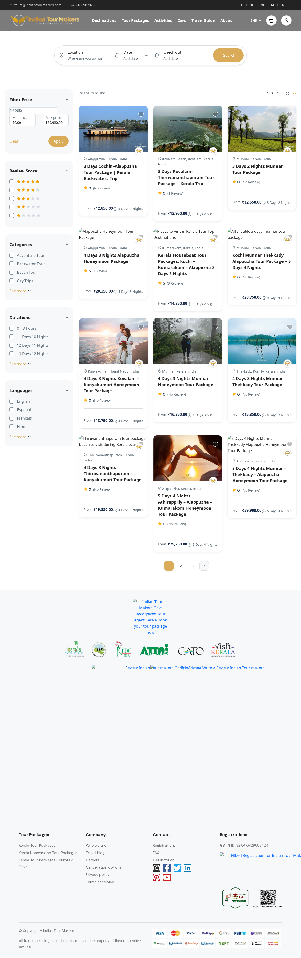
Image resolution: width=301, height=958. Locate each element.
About (226, 20)
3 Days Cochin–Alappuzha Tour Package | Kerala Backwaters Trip (110, 172)
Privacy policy (98, 874)
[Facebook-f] (167, 868)
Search (229, 55)
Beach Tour (27, 272)
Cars (182, 20)
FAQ (156, 852)
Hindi (21, 426)
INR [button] (254, 20)
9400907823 (85, 5)
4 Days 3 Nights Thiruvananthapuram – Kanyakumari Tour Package (113, 473)
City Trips (25, 280)
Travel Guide (203, 20)
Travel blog (95, 852)
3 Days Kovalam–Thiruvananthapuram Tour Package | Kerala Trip (186, 177)
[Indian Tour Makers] (139, 151)
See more (17, 291)
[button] (271, 20)
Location (75, 52)
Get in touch (163, 860)
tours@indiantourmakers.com (37, 5)
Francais (24, 418)
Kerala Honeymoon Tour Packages (48, 852)
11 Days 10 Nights (33, 336)
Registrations (164, 845)
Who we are (96, 845)
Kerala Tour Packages (37, 845)
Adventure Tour (31, 255)
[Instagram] (156, 868)
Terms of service (100, 881)
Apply (58, 141)
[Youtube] (167, 877)
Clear (14, 141)
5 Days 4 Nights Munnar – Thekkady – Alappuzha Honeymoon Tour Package (260, 474)
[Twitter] (177, 868)
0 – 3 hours (26, 328)
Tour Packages (135, 20)
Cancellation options (104, 867)
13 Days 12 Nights (33, 353)
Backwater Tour (31, 263)
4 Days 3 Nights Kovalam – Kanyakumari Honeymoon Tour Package (111, 384)
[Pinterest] (156, 877)
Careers (92, 860)
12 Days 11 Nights (33, 345)
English (23, 401)
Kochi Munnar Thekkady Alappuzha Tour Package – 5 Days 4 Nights (261, 261)
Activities (163, 20)
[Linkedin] (187, 868)
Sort (270, 92)
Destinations (104, 20)
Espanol (24, 409)
